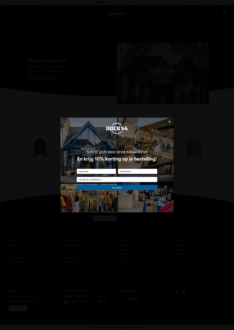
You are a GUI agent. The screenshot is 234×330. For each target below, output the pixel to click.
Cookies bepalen (134, 174)
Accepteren (100, 174)
